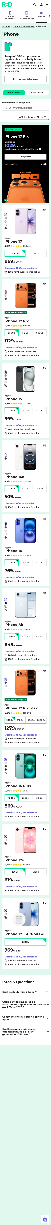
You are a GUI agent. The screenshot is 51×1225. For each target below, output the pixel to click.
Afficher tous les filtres (31, 117)
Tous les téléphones (10, 18)
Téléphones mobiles (24, 26)
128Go (11, 410)
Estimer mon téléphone (25, 79)
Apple (13, 240)
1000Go (39, 333)
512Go (36, 253)
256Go (15, 253)
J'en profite (25, 156)
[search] (34, 4)
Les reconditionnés (26, 18)
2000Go (41, 720)
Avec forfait (14, 92)
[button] (41, 4)
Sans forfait (37, 92)
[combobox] (25, 108)
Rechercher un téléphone (16, 102)
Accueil (6, 26)
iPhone (41, 17)
